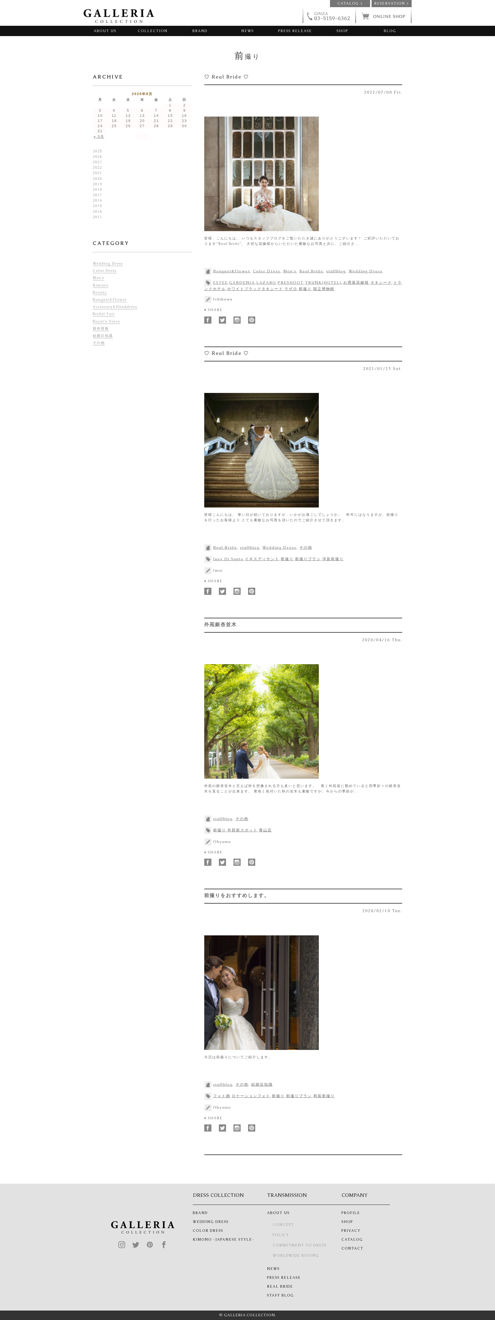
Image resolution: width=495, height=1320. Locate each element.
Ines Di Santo (228, 558)
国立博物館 (324, 288)
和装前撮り (324, 1095)
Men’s (98, 278)
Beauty (100, 292)
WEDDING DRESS (211, 1221)
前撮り (305, 288)
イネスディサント (262, 558)
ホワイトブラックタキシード (255, 288)
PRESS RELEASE (295, 31)
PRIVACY (350, 1230)
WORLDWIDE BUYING (296, 1255)
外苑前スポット (242, 830)
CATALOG (352, 1239)
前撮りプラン (308, 558)
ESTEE (220, 282)
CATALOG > (350, 3)
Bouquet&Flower (231, 271)
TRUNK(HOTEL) (323, 282)
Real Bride (311, 271)
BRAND (199, 31)
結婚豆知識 (262, 1084)
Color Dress (266, 271)
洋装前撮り (333, 558)
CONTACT (352, 1248)
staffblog (336, 271)
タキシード (381, 282)
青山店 (265, 830)
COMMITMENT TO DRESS (300, 1245)
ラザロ (290, 288)
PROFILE (350, 1213)
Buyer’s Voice (106, 321)
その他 (305, 547)
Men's (289, 271)
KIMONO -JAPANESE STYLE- (223, 1239)
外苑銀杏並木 (220, 624)
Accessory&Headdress (115, 306)
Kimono (101, 285)
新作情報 (101, 328)
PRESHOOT (291, 282)
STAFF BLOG (280, 1295)
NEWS (247, 31)
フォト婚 (221, 1095)
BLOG (390, 31)
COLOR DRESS (208, 1230)
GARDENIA (242, 282)
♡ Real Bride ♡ (226, 77)
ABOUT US (105, 31)
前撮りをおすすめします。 (237, 895)
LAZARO (266, 282)
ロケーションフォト (251, 1095)
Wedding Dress (366, 271)
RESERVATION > (391, 3)
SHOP (342, 31)
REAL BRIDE (280, 1286)
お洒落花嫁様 (356, 282)
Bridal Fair (104, 314)
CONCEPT (283, 1224)
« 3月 (99, 137)
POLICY (281, 1235)
